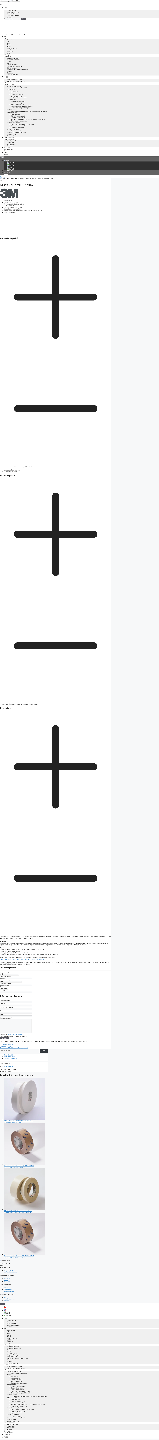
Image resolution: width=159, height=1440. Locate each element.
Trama (9, 61)
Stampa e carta (11, 99)
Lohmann (10, 51)
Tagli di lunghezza (12, 74)
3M (8, 41)
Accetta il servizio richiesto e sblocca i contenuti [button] (14, 1048)
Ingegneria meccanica (17, 127)
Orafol (9, 46)
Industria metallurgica (13, 122)
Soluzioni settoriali (9, 83)
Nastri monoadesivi (13, 12)
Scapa (9, 45)
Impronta (6, 1300)
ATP (8, 53)
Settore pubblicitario (13, 136)
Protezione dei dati (9, 1299)
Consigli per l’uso (12, 141)
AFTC (9, 50)
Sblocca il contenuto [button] (6, 1046)
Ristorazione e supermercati (19, 121)
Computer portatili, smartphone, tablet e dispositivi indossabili (29, 111)
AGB (5, 1297)
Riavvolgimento (12, 68)
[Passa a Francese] (10, 165)
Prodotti (6, 7)
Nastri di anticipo (12, 48)
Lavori (6, 152)
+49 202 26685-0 (8, 1066)
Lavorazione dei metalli (18, 126)
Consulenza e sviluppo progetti (16, 81)
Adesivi (9, 17)
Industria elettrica (12, 109)
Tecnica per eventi (16, 96)
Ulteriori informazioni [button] (6, 1044)
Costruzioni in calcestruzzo (19, 98)
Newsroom (7, 147)
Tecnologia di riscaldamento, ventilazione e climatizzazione (28, 119)
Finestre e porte (15, 93)
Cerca (23, 19)
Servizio (6, 76)
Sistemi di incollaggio (17, 103)
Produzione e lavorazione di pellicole (21, 106)
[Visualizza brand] (9, 197)
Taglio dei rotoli (12, 64)
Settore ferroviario (16, 131)
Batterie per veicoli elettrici (19, 88)
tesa (8, 43)
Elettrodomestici (12, 112)
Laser (9, 63)
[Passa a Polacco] (10, 167)
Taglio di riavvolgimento (14, 66)
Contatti (6, 154)
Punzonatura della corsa (14, 60)
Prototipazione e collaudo (14, 79)
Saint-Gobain (11, 40)
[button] (55, 351)
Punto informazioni (9, 137)
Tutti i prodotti (11, 10)
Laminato (10, 71)
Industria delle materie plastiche (16, 132)
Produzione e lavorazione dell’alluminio (22, 124)
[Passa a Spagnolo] (10, 169)
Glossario (10, 146)
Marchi (6, 36)
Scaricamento (11, 144)
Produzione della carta (17, 104)
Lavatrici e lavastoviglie (18, 117)
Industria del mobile (17, 94)
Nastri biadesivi (11, 14)
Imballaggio (7, 55)
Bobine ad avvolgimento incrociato (17, 69)
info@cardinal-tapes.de (10, 1272)
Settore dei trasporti (13, 129)
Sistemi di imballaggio (13, 15)
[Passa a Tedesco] (10, 162)
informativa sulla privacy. (15, 1034)
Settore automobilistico (14, 86)
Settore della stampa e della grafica (21, 108)
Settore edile (11, 89)
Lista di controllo (9, 149)
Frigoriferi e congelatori (18, 116)
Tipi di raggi (10, 142)
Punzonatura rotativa (13, 58)
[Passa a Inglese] (10, 164)
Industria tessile (11, 134)
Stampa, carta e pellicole (18, 101)
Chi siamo (7, 151)
